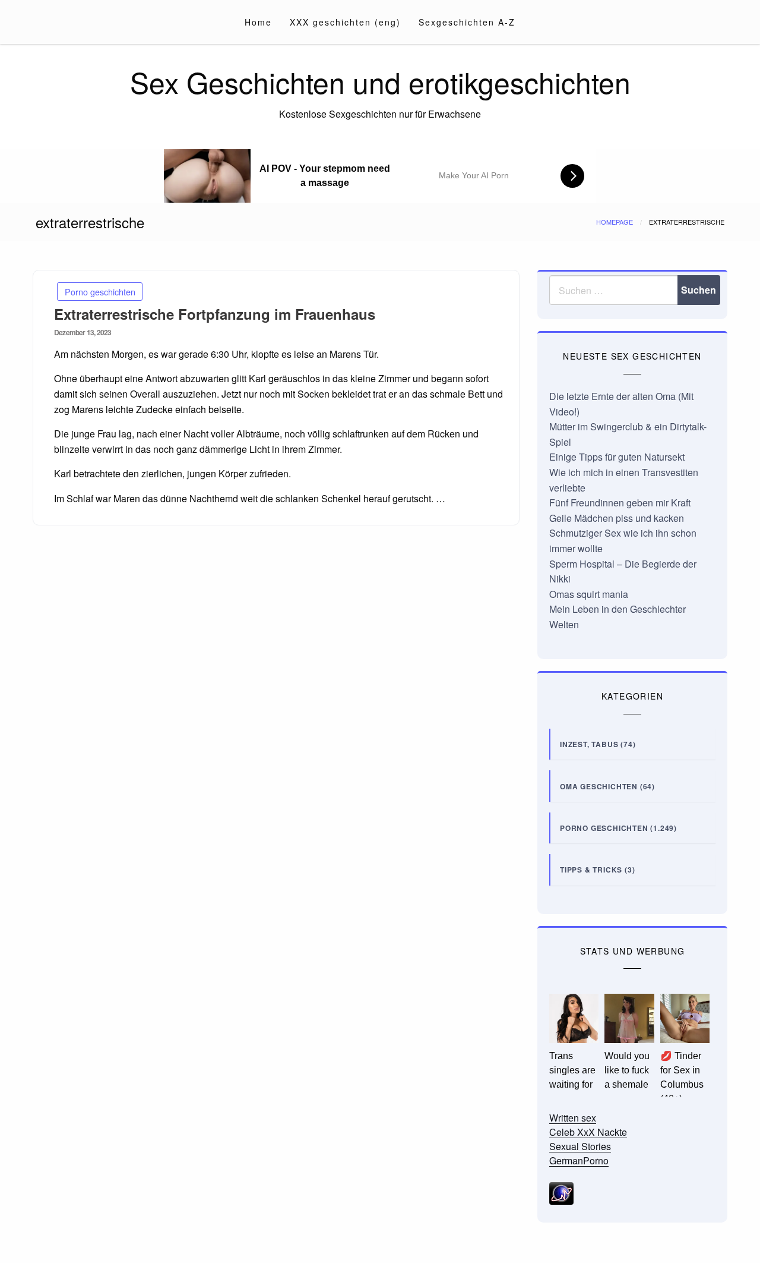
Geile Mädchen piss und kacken (616, 518)
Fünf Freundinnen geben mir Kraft (620, 502)
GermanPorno (579, 1160)
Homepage (614, 221)
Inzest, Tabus (589, 744)
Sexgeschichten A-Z (467, 22)
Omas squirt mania (588, 594)
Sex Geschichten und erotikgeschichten (380, 81)
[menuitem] (258, 22)
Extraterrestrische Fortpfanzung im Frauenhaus (214, 314)
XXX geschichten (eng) (345, 22)
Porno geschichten (100, 291)
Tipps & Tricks (591, 869)
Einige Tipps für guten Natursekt (617, 457)
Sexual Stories (580, 1146)
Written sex (572, 1118)
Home (258, 22)
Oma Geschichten (599, 786)
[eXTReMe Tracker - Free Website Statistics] (561, 1192)
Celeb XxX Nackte (588, 1132)
